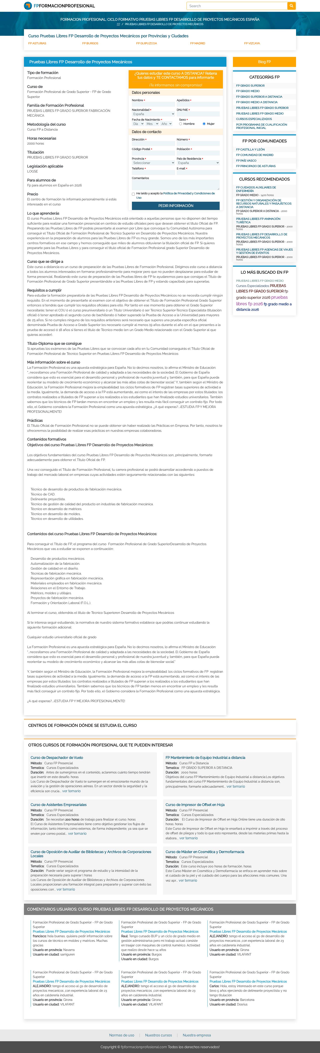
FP (118, 24)
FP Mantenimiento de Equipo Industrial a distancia (205, 758)
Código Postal (141, 149)
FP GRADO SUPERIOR (250, 85)
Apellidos (183, 100)
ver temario (71, 791)
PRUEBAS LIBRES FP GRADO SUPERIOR (262, 107)
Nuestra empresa (197, 1035)
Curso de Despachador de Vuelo (57, 758)
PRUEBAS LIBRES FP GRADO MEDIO (260, 113)
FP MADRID (197, 43)
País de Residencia (189, 158)
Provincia (138, 158)
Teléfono (138, 168)
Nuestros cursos (158, 1035)
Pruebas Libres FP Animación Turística (258, 220)
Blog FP (264, 62)
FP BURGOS (90, 43)
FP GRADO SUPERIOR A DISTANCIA (259, 96)
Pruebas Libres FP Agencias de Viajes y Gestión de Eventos (264, 251)
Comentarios (140, 178)
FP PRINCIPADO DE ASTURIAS (256, 166)
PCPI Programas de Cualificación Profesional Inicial (261, 126)
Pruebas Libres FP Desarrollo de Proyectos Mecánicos (261, 236)
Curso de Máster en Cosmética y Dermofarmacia (205, 852)
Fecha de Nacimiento (146, 119)
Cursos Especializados (254, 119)
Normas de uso (121, 1035)
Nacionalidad (140, 109)
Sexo (182, 119)
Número (182, 139)
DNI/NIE (182, 109)
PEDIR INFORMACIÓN (175, 206)
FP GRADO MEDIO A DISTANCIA (257, 102)
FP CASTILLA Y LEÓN (250, 149)
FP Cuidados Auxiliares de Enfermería (256, 189)
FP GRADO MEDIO (248, 91)
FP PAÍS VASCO (246, 160)
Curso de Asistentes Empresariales (59, 805)
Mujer (211, 123)
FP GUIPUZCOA (146, 43)
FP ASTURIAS (37, 43)
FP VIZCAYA (252, 43)
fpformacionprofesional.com (144, 1047)
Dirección (138, 139)
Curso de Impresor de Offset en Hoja (195, 805)
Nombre (137, 100)
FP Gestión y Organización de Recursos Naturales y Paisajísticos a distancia (263, 204)
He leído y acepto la (175, 195)
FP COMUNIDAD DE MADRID (254, 155)
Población (183, 149)
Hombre (189, 123)
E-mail (181, 168)
